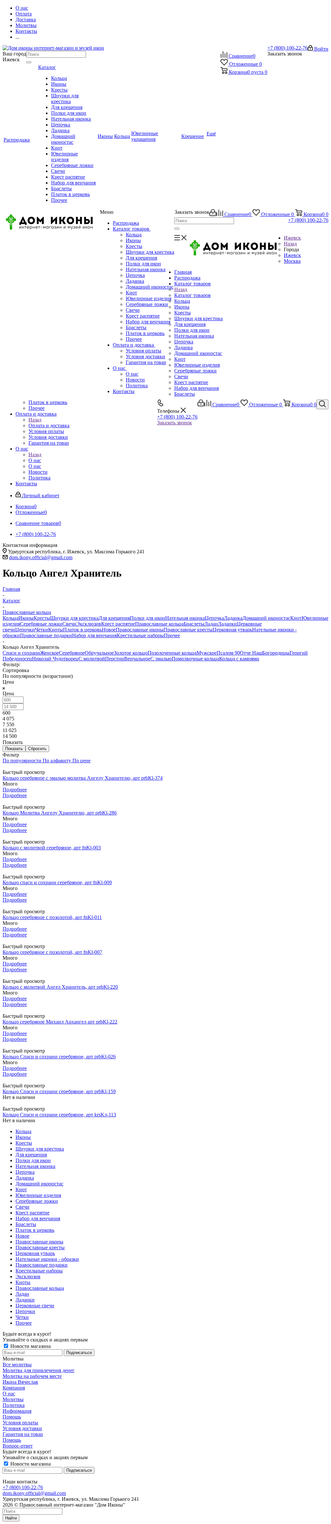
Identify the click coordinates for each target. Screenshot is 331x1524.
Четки (41, 629)
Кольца (134, 234)
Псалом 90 (228, 653)
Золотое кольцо (131, 653)
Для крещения (141, 258)
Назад (290, 243)
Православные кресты (188, 629)
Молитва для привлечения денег (39, 1370)
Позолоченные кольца (172, 653)
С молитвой (92, 658)
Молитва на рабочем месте (32, 1376)
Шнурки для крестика (150, 252)
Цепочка (135, 275)
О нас (120, 368)
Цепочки (25, 629)
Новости (135, 379)
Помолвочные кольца (195, 658)
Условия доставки (145, 356)
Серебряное (72, 653)
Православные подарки (46, 635)
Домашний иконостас (150, 287)
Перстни (114, 658)
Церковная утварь (232, 629)
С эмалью (161, 658)
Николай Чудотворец (55, 658)
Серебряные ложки (147, 304)
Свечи (133, 310)
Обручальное (99, 653)
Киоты (55, 629)
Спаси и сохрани (21, 653)
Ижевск (292, 255)
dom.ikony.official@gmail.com (40, 557)
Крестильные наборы (140, 635)
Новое (109, 629)
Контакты (123, 391)
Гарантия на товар (146, 362)
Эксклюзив (88, 624)
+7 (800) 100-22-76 (287, 48)
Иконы (133, 240)
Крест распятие (143, 316)
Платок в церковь (145, 333)
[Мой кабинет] (212, 214)
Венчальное (137, 658)
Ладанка (135, 281)
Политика (137, 385)
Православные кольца (159, 624)
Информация (17, 1411)
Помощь (12, 1417)
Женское (49, 653)
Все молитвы (17, 1364)
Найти (11, 1518)
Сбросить (37, 748)
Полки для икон (143, 263)
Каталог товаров (132, 229)
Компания (14, 1387)
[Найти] (28, 62)
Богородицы (276, 653)
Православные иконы (140, 629)
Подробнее (15, 789)
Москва (292, 261)
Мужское (207, 653)
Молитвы (13, 1399)
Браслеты (136, 327)
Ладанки (227, 624)
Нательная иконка (146, 269)
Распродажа (126, 223)
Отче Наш (251, 653)
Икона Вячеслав (20, 1382)
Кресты (134, 246)
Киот (131, 292)
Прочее (134, 339)
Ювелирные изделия (148, 298)
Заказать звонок (174, 422)
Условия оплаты (143, 350)
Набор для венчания (148, 321)
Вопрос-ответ (18, 1446)
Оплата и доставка (134, 345)
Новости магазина (30, 1346)
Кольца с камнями (239, 658)
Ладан (211, 624)
